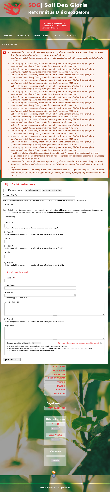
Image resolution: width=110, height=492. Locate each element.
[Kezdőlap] (12, 14)
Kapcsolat (59, 370)
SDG (34, 5)
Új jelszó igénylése (52, 190)
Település (8, 292)
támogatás (58, 374)
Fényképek (23, 36)
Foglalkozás (9, 285)
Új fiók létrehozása (14, 190)
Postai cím (9, 222)
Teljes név (9, 278)
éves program (56, 378)
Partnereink (41, 36)
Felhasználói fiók (9, 45)
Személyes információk (18, 272)
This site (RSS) (54, 472)
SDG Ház (60, 389)
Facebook (54, 476)
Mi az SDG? (59, 366)
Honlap (7, 252)
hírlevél (58, 36)
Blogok (8, 36)
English (71, 36)
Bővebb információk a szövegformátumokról (79, 343)
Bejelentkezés (32, 190)
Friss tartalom (56, 408)
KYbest (52, 488)
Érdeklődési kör (11, 302)
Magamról (9, 326)
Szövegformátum (15, 343)
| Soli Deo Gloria (64, 5)
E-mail (7, 238)
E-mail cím (8, 205)
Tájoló (61, 382)
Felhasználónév (11, 195)
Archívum (59, 393)
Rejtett (10, 232)
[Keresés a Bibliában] (55, 31)
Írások (61, 386)
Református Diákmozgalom (58, 12)
